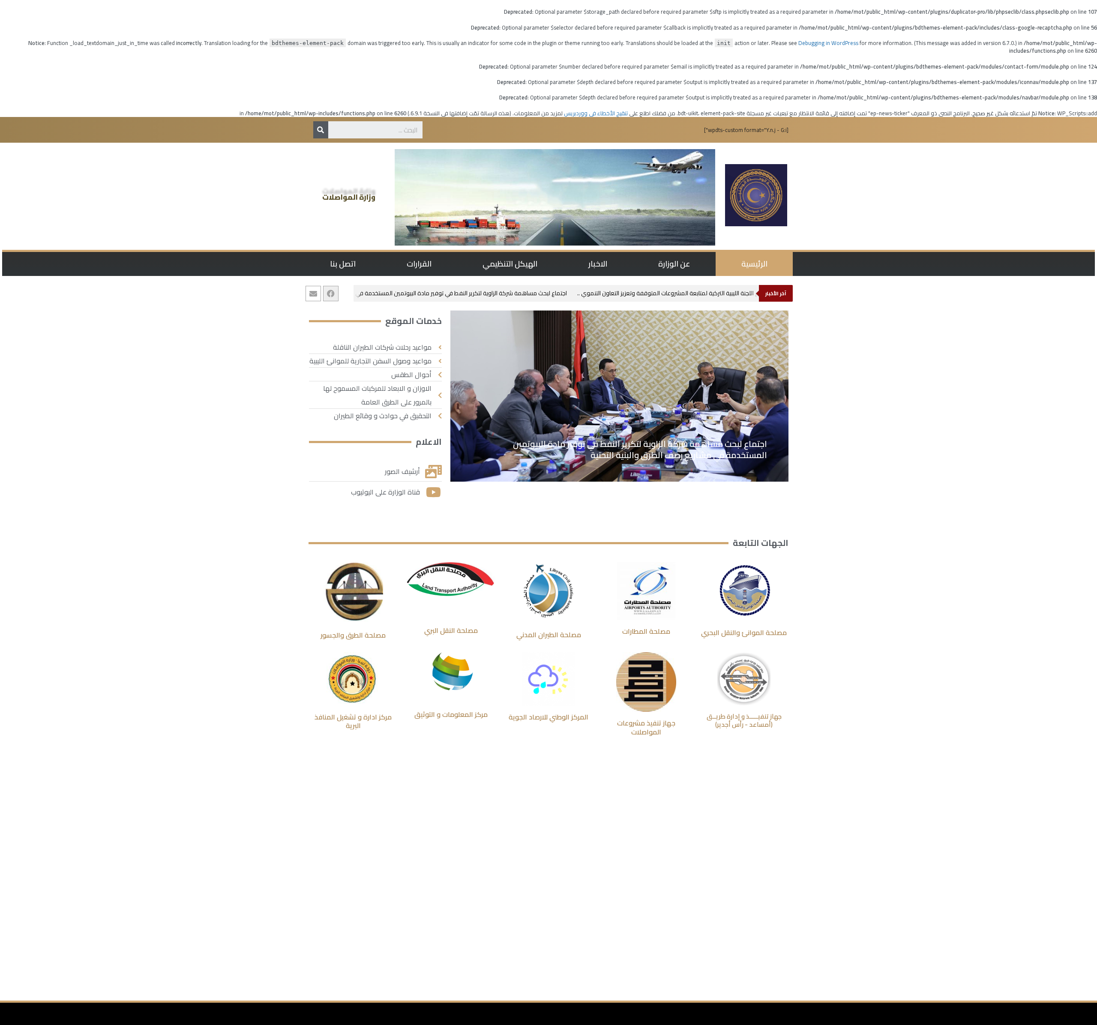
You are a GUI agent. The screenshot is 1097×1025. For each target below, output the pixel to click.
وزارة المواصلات (348, 197)
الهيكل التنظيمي (510, 264)
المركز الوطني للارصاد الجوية (548, 716)
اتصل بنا (343, 264)
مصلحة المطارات (646, 631)
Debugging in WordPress (828, 43)
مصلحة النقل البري (451, 630)
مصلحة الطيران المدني (548, 634)
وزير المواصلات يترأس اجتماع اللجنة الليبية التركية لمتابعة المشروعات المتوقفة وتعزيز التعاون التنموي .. (708, 293)
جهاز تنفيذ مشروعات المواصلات (646, 727)
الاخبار (597, 264)
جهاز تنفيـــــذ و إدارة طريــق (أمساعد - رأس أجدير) (744, 720)
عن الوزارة (674, 264)
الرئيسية (754, 264)
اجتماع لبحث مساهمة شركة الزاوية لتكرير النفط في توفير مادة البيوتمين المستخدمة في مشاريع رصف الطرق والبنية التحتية (428, 293)
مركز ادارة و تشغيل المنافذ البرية (353, 721)
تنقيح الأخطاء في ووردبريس (596, 113)
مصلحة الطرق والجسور (353, 635)
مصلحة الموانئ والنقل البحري (744, 632)
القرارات (419, 264)
